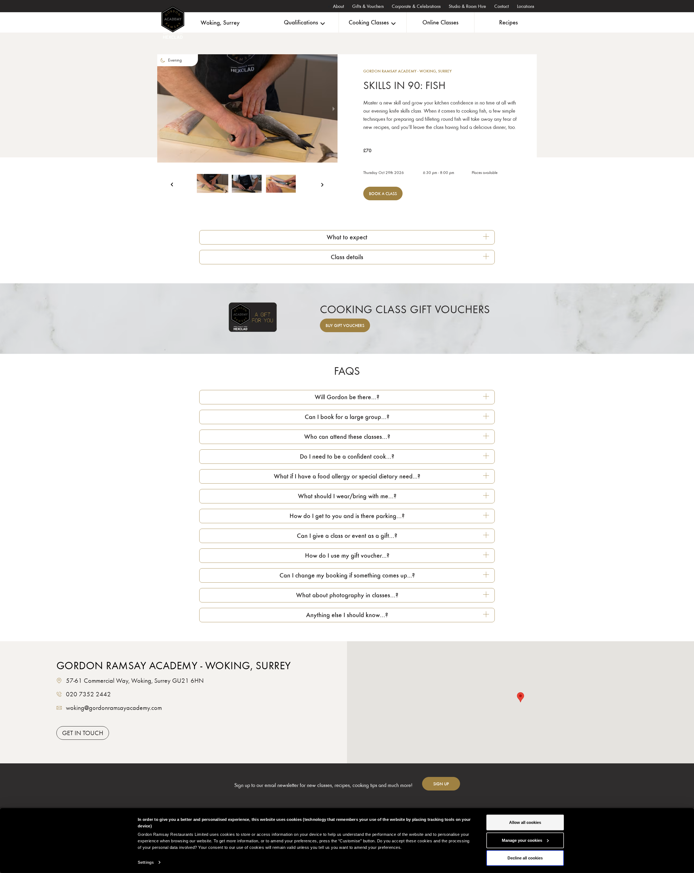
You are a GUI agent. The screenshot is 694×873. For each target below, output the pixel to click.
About (338, 6)
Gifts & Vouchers (368, 6)
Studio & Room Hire (467, 6)
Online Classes (440, 22)
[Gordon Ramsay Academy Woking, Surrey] (173, 22)
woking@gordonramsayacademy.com (114, 708)
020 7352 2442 (88, 694)
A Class (383, 193)
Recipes (508, 22)
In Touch (82, 733)
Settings (146, 862)
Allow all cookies (525, 822)
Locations (525, 6)
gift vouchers (345, 325)
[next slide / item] (334, 108)
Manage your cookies (522, 840)
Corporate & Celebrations (416, 6)
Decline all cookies (525, 858)
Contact (501, 6)
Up (441, 783)
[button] (212, 186)
